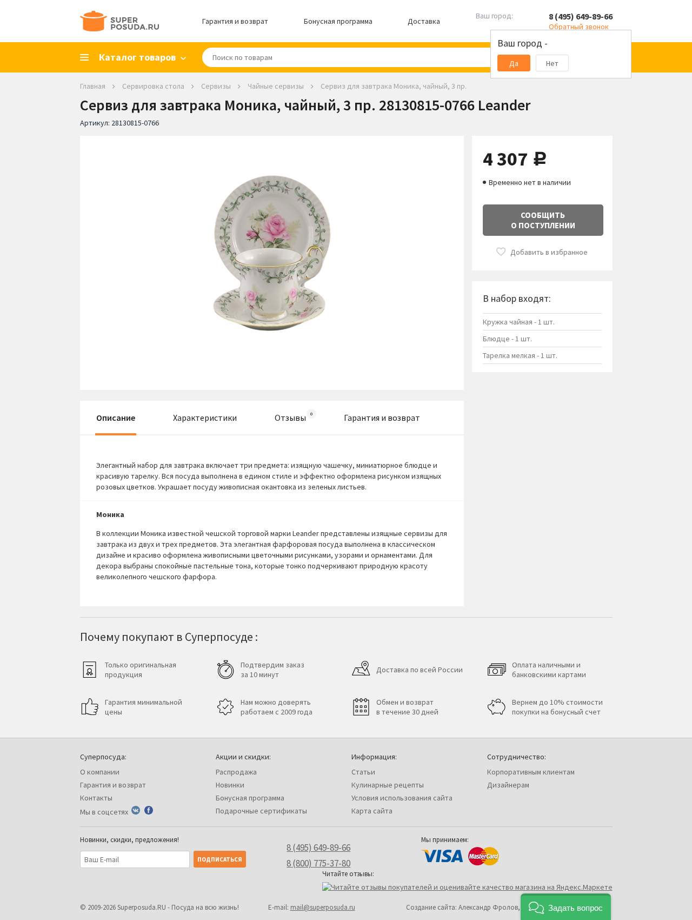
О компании (99, 772)
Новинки (230, 785)
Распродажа (236, 772)
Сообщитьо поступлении (543, 220)
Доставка (424, 21)
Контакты (96, 798)
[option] (272, 255)
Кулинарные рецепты (387, 785)
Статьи (363, 772)
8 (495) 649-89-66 (581, 16)
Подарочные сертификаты (261, 811)
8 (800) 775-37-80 (318, 863)
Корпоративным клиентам (531, 772)
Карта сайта (371, 811)
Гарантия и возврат (235, 21)
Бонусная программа (338, 21)
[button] (566, 906)
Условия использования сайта (402, 798)
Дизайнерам (508, 785)
